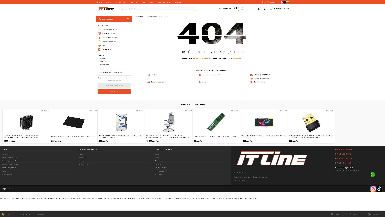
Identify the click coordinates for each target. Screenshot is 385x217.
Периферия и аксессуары (262, 78)
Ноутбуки (154, 75)
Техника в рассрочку (164, 2)
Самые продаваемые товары (192, 104)
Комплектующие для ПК (262, 75)
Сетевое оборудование (158, 82)
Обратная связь (11, 214)
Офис (204, 82)
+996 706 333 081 (25, 214)
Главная (99, 2)
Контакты (134, 2)
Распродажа (102, 61)
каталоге (237, 58)
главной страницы (202, 58)
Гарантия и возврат (147, 2)
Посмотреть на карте (240, 180)
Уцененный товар (104, 64)
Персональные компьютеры (212, 75)
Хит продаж (102, 58)
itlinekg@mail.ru (346, 167)
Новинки (101, 55)
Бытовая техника (259, 82)
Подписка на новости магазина (110, 72)
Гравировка (178, 2)
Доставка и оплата (121, 2)
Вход (263, 2)
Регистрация (271, 2)
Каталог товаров (106, 19)
